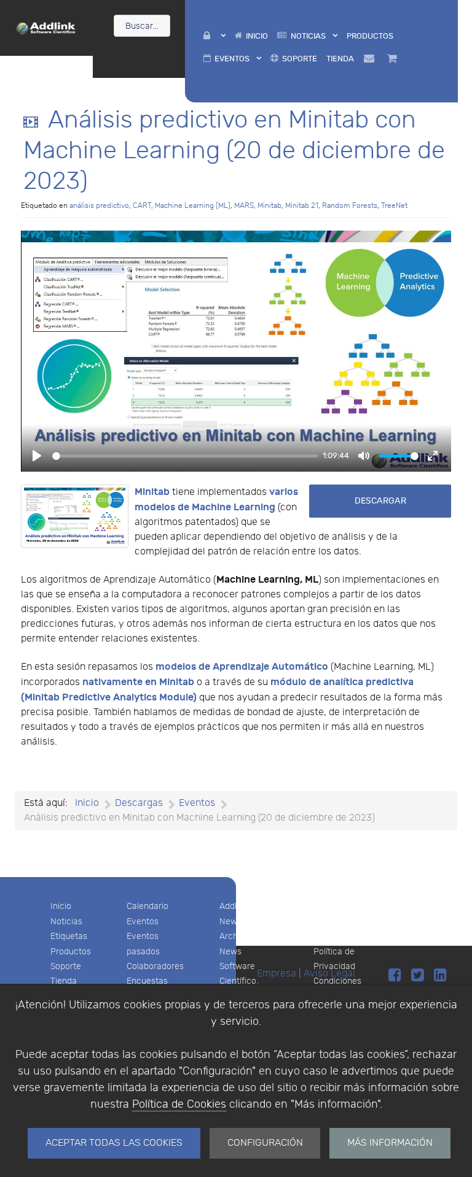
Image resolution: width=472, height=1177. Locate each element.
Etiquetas (68, 936)
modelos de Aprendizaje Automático (241, 667)
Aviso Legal (336, 906)
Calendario (147, 906)
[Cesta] (394, 58)
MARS (244, 205)
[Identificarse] (214, 36)
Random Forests (349, 205)
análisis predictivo (99, 205)
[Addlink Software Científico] (46, 27)
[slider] (185, 456)
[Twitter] (419, 975)
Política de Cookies (179, 1104)
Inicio (60, 906)
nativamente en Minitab (138, 682)
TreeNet (394, 205)
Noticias (66, 921)
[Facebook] (396, 975)
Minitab (269, 205)
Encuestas (147, 981)
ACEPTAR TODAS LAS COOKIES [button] (114, 1143)
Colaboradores (155, 966)
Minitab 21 (301, 205)
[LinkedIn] (440, 975)
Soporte (65, 966)
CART (142, 205)
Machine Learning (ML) (192, 205)
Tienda (63, 981)
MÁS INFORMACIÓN (390, 1143)
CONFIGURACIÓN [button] (265, 1143)
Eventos (143, 921)
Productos (70, 951)
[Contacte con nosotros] (370, 58)
